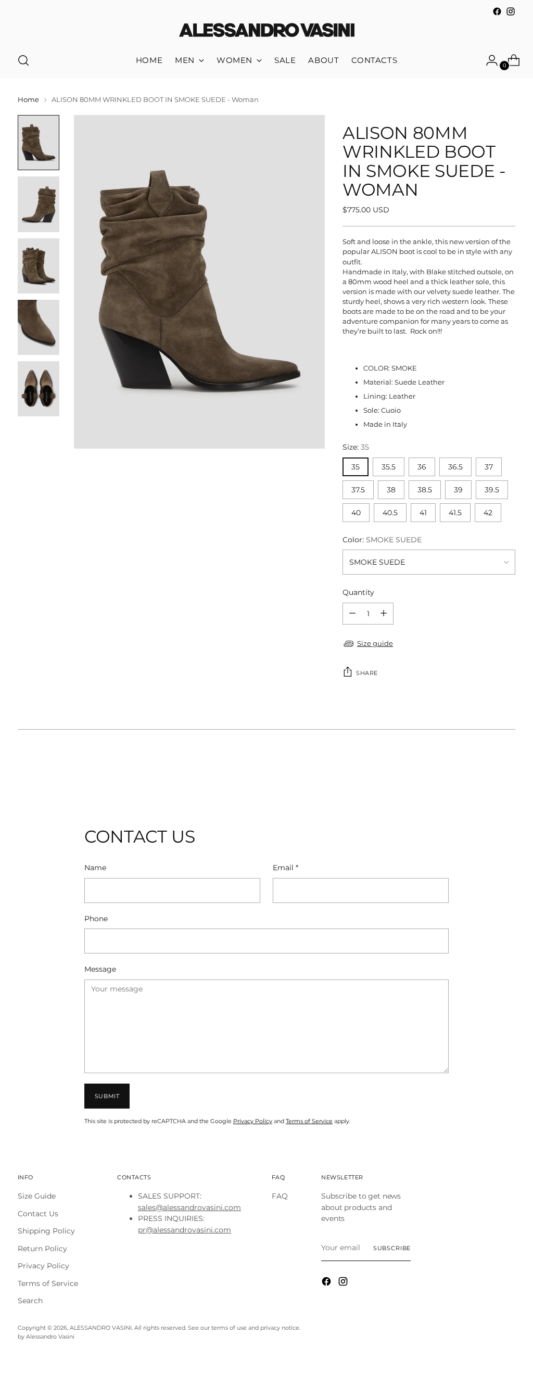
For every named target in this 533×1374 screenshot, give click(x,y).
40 (356, 512)
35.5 (389, 467)
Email (285, 867)
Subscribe (392, 1248)
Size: (355, 447)
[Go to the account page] (487, 60)
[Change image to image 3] (38, 266)
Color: (382, 539)
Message (100, 969)
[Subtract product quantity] (383, 613)
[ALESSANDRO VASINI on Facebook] (497, 11)
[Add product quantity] (352, 613)
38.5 (424, 489)
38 (391, 489)
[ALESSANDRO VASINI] (266, 31)
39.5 (492, 489)
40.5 (390, 512)
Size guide (375, 643)
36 (421, 467)
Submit (107, 1096)
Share (367, 673)
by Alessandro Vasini (46, 1336)
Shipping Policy (46, 1231)
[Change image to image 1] (38, 142)
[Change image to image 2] (38, 204)
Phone (96, 918)
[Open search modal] (23, 60)
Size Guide (37, 1196)
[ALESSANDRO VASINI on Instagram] (510, 11)
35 (355, 467)
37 (489, 467)
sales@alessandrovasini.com (189, 1207)
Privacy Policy (252, 1121)
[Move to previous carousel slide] (482, 771)
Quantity (358, 592)
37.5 (358, 489)
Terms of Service (309, 1121)
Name (95, 867)
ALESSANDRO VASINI (101, 1327)
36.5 (455, 467)
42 (488, 512)
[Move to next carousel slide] (506, 770)
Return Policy (42, 1248)
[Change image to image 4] (38, 327)
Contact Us (38, 1213)
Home (28, 100)
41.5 (455, 512)
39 (458, 489)
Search (30, 1300)
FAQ (280, 1196)
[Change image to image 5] (38, 388)
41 (423, 512)
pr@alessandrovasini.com (184, 1230)
